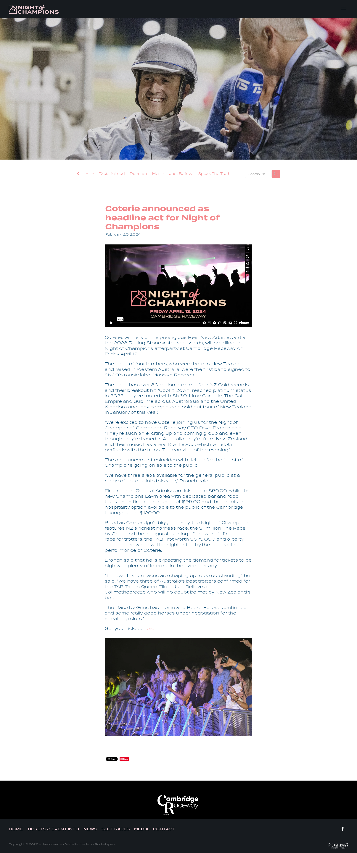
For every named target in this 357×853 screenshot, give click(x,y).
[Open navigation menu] (343, 9)
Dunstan (138, 173)
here (149, 628)
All (88, 173)
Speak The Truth (214, 173)
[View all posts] (78, 174)
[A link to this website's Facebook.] (342, 829)
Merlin (158, 173)
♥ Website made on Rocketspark (89, 844)
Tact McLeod (112, 173)
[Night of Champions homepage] (136, 9)
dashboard (50, 844)
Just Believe (181, 173)
